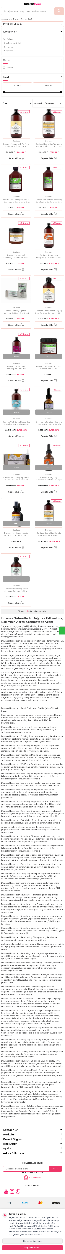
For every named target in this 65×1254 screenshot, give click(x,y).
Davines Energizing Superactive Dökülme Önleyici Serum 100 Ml (49, 478)
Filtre (5, 103)
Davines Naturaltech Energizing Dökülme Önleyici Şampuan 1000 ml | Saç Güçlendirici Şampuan (48, 256)
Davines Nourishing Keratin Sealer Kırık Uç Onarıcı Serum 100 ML (16, 534)
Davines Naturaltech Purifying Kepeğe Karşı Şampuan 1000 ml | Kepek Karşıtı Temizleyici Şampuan (16, 145)
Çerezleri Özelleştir (32, 1241)
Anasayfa (5, 19)
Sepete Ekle (14, 158)
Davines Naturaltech (22, 19)
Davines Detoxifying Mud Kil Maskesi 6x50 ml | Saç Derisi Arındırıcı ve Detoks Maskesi (16, 312)
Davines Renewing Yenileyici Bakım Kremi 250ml (48, 367)
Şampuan (8, 47)
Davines (9, 67)
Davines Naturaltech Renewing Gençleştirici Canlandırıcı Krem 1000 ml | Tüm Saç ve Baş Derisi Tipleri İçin (48, 200)
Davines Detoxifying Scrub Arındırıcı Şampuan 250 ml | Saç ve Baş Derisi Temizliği (16, 589)
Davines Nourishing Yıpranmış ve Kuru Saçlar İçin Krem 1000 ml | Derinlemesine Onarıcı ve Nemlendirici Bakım (49, 145)
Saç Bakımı (8, 39)
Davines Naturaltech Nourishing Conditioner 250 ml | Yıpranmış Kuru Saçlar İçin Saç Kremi (16, 256)
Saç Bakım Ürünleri (12, 43)
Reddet (37, 1228)
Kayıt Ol (56, 1169)
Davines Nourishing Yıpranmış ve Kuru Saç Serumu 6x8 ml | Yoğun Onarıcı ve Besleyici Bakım (16, 478)
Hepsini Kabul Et (32, 1247)
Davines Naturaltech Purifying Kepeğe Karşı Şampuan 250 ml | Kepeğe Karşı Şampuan (48, 312)
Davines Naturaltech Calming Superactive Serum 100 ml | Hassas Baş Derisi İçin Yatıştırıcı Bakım (49, 423)
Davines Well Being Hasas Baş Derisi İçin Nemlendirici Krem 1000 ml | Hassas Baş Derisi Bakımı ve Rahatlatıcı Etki (16, 423)
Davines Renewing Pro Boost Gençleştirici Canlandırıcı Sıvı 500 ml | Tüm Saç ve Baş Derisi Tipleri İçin (16, 200)
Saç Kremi (8, 51)
